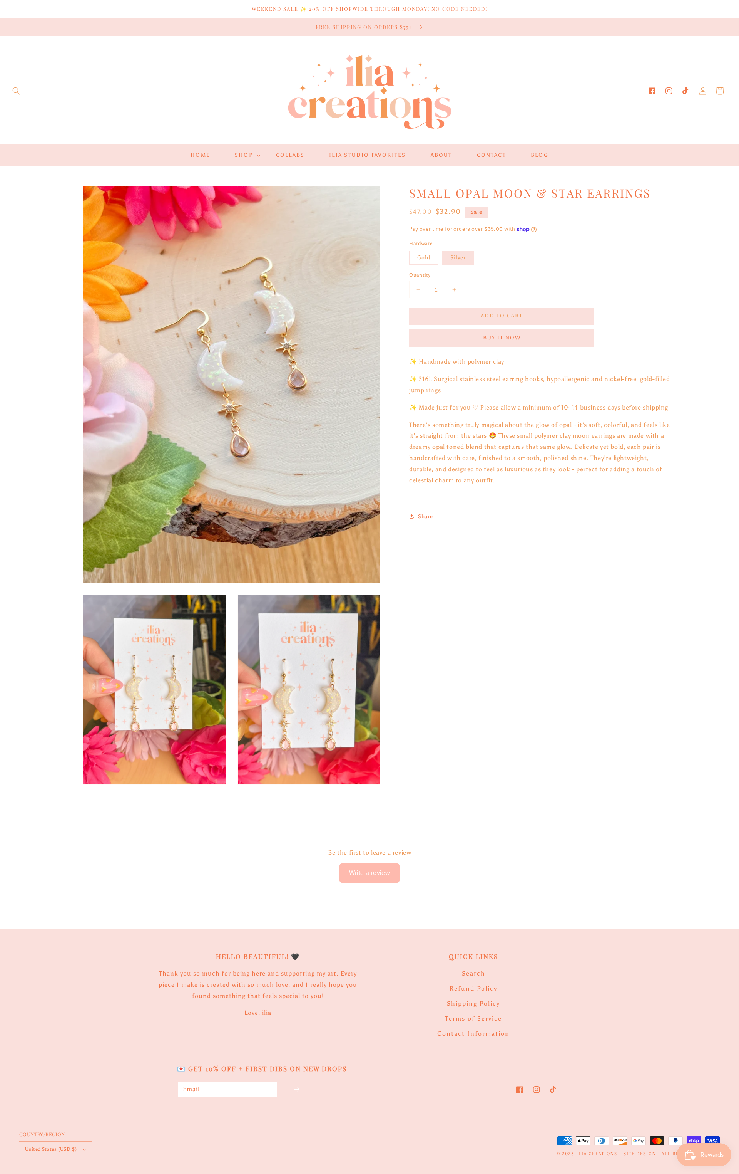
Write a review (369, 873)
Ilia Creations (596, 1153)
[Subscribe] (296, 1089)
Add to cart (502, 315)
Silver (458, 257)
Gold (423, 257)
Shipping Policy (473, 1003)
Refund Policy (473, 988)
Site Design (640, 1153)
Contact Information (473, 1033)
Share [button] (425, 516)
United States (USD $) (51, 1149)
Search (473, 973)
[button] (16, 90)
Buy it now (502, 337)
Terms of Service (473, 1018)
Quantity (419, 275)
